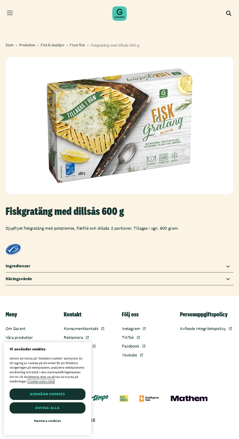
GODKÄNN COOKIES (47, 394)
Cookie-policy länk (41, 381)
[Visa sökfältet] (229, 13)
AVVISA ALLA (47, 408)
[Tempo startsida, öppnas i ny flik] (99, 398)
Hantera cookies (47, 421)
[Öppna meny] (10, 13)
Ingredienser (18, 265)
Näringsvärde (19, 278)
